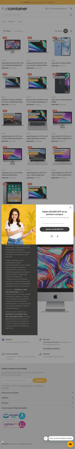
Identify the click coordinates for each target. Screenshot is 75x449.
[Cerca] (70, 207)
